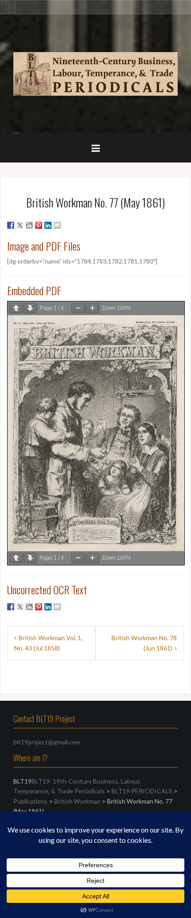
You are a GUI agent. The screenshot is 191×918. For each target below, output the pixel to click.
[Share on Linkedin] (48, 225)
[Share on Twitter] (20, 225)
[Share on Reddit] (29, 225)
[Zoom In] (92, 308)
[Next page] (30, 308)
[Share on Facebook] (10, 225)
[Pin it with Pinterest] (38, 225)
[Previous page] (16, 308)
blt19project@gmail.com (46, 742)
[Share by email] (57, 225)
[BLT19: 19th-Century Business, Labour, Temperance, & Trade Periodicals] (95, 73)
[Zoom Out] (78, 308)
